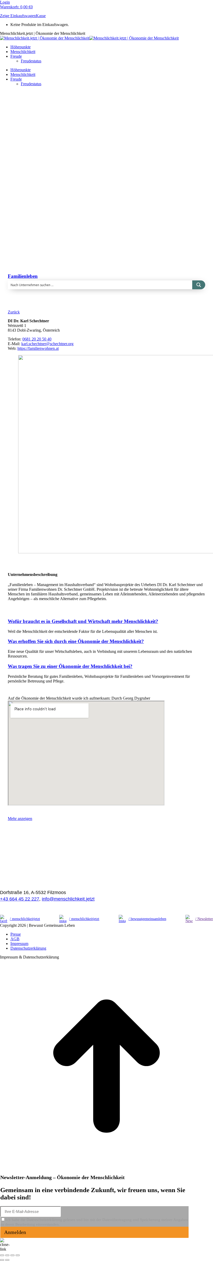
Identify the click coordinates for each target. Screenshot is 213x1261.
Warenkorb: (16, 7)
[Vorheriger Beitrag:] (2, 1260)
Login (5, 2)
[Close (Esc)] (2, 1255)
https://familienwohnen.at (38, 348)
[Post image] (105, 243)
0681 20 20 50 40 (36, 339)
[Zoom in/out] (18, 1255)
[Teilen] (7, 1255)
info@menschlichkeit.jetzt (68, 899)
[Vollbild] (12, 1255)
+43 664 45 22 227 (19, 899)
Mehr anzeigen (20, 818)
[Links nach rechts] (7, 1260)
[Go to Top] (106, 1171)
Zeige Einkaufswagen (18, 16)
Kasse (41, 16)
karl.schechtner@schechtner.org (47, 343)
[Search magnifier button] (198, 284)
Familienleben (23, 276)
